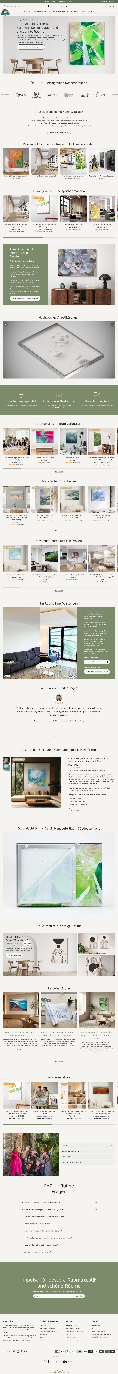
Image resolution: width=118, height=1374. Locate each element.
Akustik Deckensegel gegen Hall (45, 176)
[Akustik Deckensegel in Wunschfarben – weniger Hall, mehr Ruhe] (16, 208)
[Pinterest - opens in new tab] (21, 1351)
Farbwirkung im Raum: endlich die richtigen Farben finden (58, 1034)
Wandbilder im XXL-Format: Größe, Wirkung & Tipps (20, 1034)
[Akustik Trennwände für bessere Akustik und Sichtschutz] (73, 161)
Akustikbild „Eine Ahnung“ (102, 515)
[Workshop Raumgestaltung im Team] (16, 441)
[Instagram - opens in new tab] (18, 1351)
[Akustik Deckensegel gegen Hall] (44, 161)
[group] (36, 782)
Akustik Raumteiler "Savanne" (102, 224)
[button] (14, 6)
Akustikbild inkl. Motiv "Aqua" (16, 575)
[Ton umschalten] (112, 324)
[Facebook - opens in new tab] (14, 1351)
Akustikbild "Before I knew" (45, 515)
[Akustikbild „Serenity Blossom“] (73, 558)
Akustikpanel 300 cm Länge (73, 224)
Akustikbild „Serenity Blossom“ (73, 575)
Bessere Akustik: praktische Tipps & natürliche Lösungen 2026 (96, 1035)
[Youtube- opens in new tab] (25, 1351)
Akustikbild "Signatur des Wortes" (73, 515)
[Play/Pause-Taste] (6, 324)
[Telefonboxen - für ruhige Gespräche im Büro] (102, 161)
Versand (78, 766)
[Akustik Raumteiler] (102, 208)
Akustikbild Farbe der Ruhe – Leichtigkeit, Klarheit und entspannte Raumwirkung (16, 517)
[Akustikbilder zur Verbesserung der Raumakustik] (16, 161)
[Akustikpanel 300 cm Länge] (73, 208)
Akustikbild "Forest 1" (73, 458)
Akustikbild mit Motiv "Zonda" (45, 458)
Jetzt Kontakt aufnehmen (107, 1)
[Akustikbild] (73, 441)
